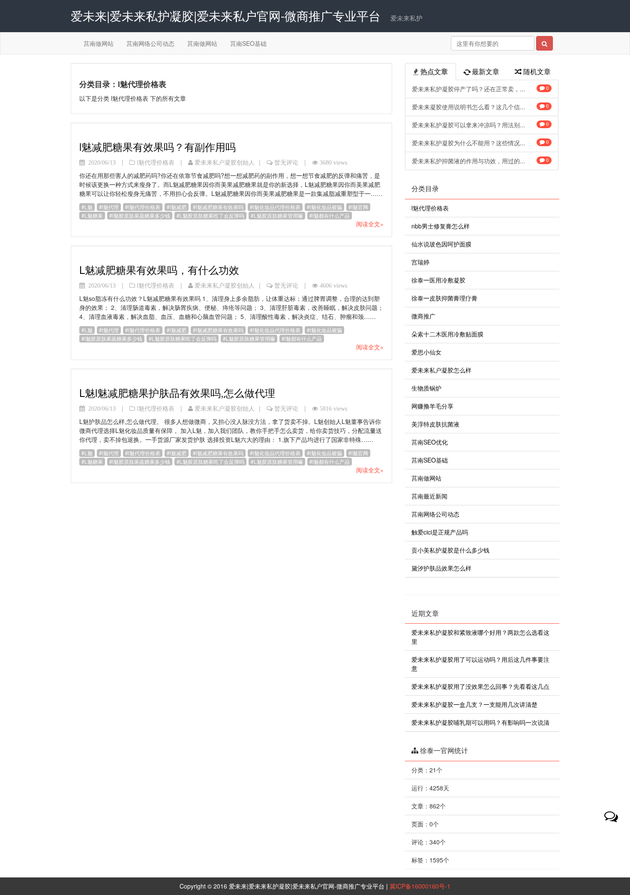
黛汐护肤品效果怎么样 (441, 568)
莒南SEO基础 (248, 43)
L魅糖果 (93, 215)
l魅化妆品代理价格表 (276, 206)
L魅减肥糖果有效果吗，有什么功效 (159, 269)
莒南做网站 (99, 43)
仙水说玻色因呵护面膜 (441, 244)
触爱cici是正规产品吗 (439, 532)
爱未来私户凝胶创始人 (225, 162)
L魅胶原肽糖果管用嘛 (278, 215)
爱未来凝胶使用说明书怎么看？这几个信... (480, 106)
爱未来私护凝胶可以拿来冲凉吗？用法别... (480, 124)
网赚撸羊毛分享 (432, 406)
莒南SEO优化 (429, 442)
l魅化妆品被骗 (326, 206)
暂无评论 (286, 162)
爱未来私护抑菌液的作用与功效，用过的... (480, 160)
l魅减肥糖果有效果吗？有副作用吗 (157, 146)
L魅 (88, 206)
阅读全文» (370, 223)
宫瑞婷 (420, 262)
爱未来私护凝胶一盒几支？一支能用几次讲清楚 (474, 704)
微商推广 (423, 316)
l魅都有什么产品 (331, 215)
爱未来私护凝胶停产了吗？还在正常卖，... (480, 88)
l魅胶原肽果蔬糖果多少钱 (141, 215)
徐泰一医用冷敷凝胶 (438, 280)
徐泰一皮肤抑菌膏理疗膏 (444, 298)
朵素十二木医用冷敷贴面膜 (447, 334)
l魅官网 (359, 206)
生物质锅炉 (426, 388)
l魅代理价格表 (155, 162)
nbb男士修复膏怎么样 (440, 226)
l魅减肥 (178, 206)
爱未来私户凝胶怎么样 (441, 370)
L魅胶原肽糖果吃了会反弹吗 (212, 215)
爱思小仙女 (426, 352)
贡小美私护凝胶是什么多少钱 (450, 550)
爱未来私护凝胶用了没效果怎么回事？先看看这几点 (480, 686)
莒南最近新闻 (429, 496)
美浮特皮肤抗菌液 (435, 424)
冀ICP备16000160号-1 (420, 886)
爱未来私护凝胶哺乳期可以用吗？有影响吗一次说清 (480, 722)
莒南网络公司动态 (150, 43)
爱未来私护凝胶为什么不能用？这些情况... (480, 142)
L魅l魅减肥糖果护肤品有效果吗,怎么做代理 (177, 392)
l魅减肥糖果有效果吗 (219, 206)
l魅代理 (110, 206)
